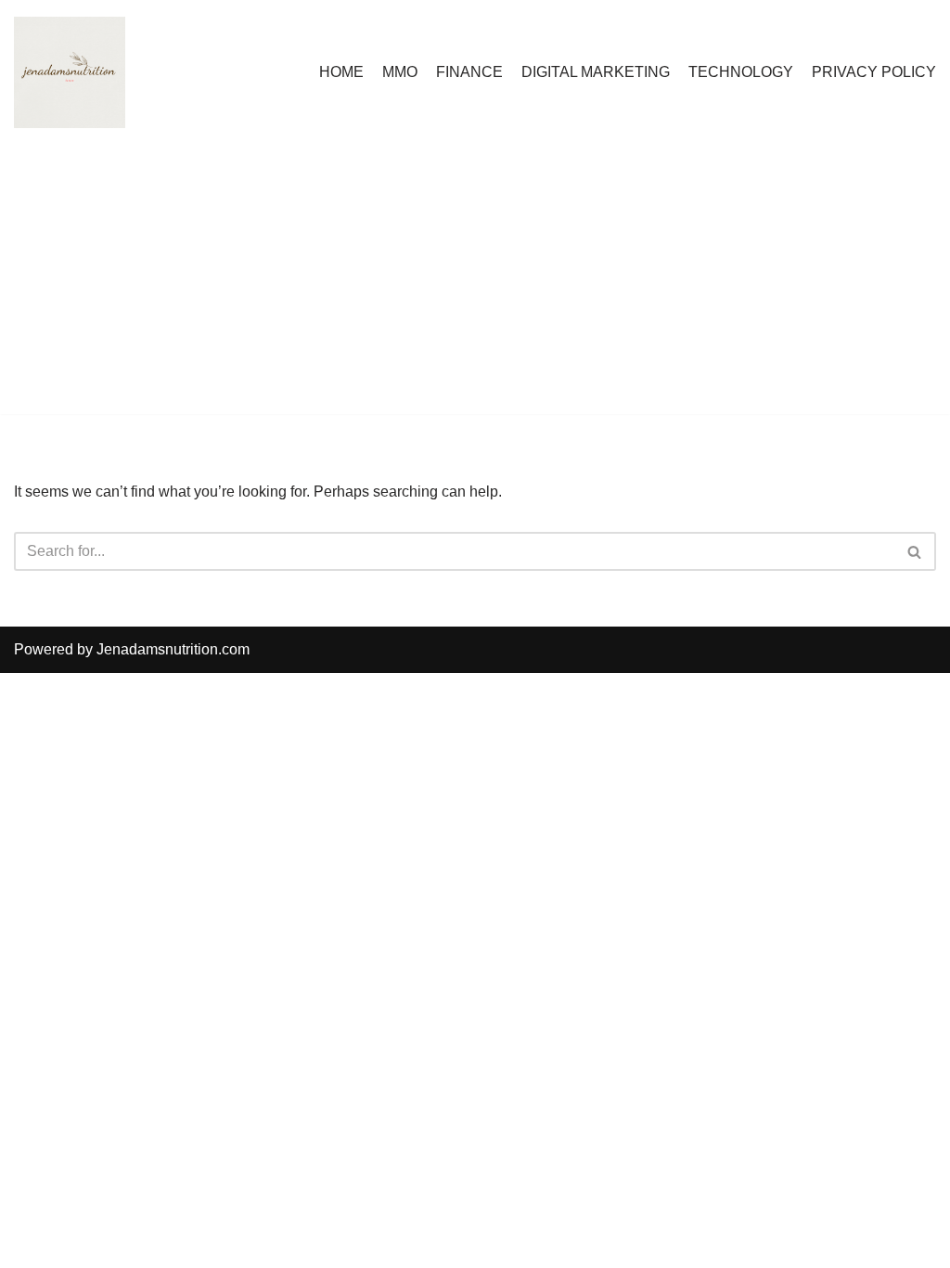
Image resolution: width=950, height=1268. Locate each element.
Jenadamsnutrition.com (173, 649)
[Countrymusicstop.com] (69, 72)
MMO (399, 72)
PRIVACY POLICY (874, 72)
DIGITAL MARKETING (595, 72)
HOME (341, 72)
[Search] (915, 551)
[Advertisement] (475, 284)
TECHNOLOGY (740, 72)
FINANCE (469, 72)
